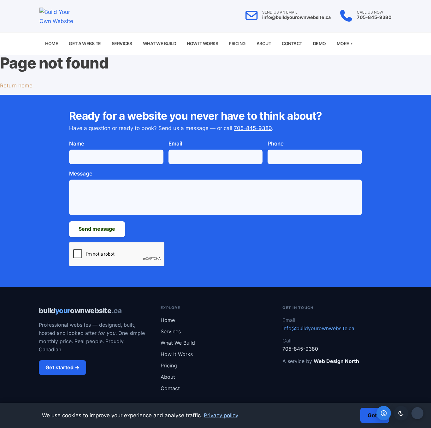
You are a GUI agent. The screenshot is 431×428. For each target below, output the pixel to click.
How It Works (202, 43)
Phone (276, 143)
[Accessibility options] (383, 413)
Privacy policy (221, 415)
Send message (97, 229)
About (264, 43)
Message (80, 173)
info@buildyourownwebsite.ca (296, 17)
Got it (375, 415)
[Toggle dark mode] (401, 413)
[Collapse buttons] (417, 413)
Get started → (62, 367)
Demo (319, 43)
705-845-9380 (374, 17)
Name (76, 143)
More (344, 43)
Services (122, 43)
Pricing (237, 43)
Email (175, 143)
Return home (16, 85)
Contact (292, 43)
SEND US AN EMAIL (280, 12)
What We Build (159, 43)
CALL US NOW (370, 12)
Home (51, 43)
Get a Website (85, 43)
